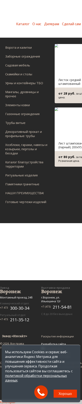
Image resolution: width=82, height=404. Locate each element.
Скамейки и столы (18, 74)
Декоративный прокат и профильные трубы (23, 133)
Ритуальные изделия (21, 175)
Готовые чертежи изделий (25, 202)
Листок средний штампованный (69, 82)
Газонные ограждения (22, 114)
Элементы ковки (17, 105)
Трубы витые (15, 123)
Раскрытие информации (57, 336)
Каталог (22, 24)
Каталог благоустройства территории (24, 164)
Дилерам (51, 24)
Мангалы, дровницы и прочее (22, 94)
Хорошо (65, 393)
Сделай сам (71, 24)
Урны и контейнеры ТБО (24, 83)
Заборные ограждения (22, 56)
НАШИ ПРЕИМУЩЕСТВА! (24, 193)
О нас (36, 24)
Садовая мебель (17, 65)
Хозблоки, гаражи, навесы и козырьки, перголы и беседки (26, 149)
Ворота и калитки (18, 47)
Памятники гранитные (22, 184)
